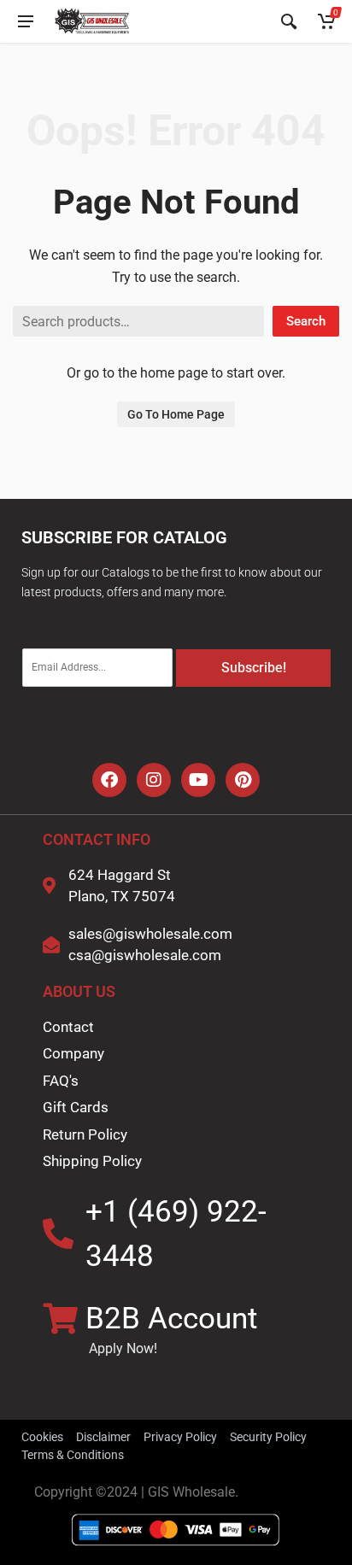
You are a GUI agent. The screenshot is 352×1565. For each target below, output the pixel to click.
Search (306, 321)
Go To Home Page (176, 414)
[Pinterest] (243, 780)
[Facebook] (109, 780)
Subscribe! (253, 667)
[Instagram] (154, 780)
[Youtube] (198, 780)
